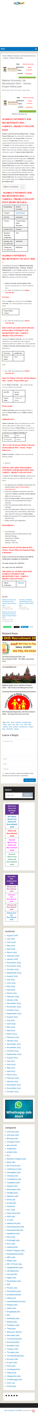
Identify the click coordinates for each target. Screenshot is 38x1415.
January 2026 (12, 959)
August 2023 (12, 1058)
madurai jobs (12, 1247)
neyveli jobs (12, 1274)
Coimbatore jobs (14, 1179)
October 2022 (13, 1091)
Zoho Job (11, 1383)
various (16, 729)
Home (4, 56)
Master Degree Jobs (16, 1250)
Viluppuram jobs (14, 1376)
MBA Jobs (11, 1257)
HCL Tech (11, 1210)
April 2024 (11, 1030)
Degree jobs (12, 1186)
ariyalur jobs (12, 1152)
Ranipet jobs (12, 1305)
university (9, 729)
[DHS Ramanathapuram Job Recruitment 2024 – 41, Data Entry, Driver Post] (19, 700)
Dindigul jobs (12, 1193)
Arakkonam (11, 1149)
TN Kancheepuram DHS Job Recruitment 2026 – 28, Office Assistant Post (18, 659)
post (10, 727)
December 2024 (14, 1003)
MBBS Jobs (12, 1261)
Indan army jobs (13, 1213)
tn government (20, 213)
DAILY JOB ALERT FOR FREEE (13, 1410)
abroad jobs (12, 1145)
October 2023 (13, 1051)
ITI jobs (10, 1220)
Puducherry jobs (14, 1291)
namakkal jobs (13, 1271)
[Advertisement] (19, 27)
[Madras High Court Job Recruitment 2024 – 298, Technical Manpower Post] (19, 674)
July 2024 (11, 1020)
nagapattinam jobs (15, 1267)
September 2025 (14, 973)
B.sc (8, 1155)
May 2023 (11, 1068)
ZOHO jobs (11, 1386)
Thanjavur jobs (13, 1325)
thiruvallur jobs (13, 1335)
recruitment (23, 727)
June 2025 (11, 983)
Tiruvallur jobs (13, 1352)
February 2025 (13, 996)
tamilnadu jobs (13, 1318)
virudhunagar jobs (14, 1379)
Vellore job (11, 1373)
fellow (5, 724)
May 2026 (11, 946)
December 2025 (14, 962)
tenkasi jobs (12, 1322)
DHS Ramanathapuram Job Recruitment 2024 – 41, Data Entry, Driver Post (18, 713)
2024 (12, 722)
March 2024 (12, 1034)
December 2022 (14, 1085)
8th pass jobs (12, 1138)
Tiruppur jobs (12, 1349)
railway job (11, 1298)
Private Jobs (12, 1288)
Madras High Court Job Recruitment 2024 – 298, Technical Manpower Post (17, 686)
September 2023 (14, 1054)
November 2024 (14, 1007)
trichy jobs (11, 1366)
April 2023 (11, 1071)
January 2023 (12, 1081)
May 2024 (11, 1027)
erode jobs (11, 1203)
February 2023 (13, 1078)
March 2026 (12, 952)
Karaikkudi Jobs (13, 1233)
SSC (8, 1315)
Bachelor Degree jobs (16, 1159)
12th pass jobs (13, 1135)
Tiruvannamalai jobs (15, 1356)
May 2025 (11, 986)
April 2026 (11, 949)
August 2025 (12, 976)
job (13, 724)
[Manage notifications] (33, 1410)
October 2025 (13, 969)
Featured (11, 1206)
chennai (18, 722)
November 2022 (14, 1088)
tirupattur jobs (13, 1345)
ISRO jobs (11, 1216)
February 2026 (13, 956)
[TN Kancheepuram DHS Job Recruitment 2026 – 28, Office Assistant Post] (19, 645)
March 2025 (12, 993)
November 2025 (14, 966)
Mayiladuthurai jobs (15, 1254)
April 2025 (11, 990)
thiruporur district (14, 1332)
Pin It (31, 627)
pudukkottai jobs (14, 1295)
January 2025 (12, 1000)
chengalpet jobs (14, 1172)
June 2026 (11, 942)
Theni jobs (11, 1328)
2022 (8, 722)
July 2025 (11, 979)
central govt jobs (14, 1169)
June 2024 (11, 1024)
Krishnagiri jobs (13, 1240)
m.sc (21, 724)
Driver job (11, 1199)
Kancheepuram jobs (15, 1227)
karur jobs (11, 1237)
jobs (17, 724)
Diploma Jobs (12, 1196)
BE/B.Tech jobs (13, 1166)
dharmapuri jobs (14, 1189)
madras (5, 727)
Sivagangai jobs (13, 1312)
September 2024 (14, 1013)
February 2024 (13, 1037)
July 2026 (11, 939)
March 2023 (12, 1075)
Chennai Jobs (8, 90)
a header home (13, 1142)
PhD (8, 1284)
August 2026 (12, 935)
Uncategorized (13, 1369)
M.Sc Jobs (17, 90)
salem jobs (11, 1308)
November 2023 (14, 1047)
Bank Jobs (11, 1162)
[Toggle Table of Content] (21, 187)
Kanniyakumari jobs (15, 1230)
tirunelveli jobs (13, 1342)
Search (8, 790)
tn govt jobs (25, 90)
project (15, 727)
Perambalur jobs (14, 1281)
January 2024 (12, 1041)
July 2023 (11, 1061)
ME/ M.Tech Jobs (14, 1264)
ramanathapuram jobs (16, 1301)
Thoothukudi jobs (14, 1339)
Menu (3, 49)
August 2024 (12, 1017)
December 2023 (14, 1044)
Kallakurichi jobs (13, 1223)
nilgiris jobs (11, 1278)
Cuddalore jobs (13, 1183)
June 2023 (11, 1064)
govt (9, 724)
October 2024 (13, 1010)
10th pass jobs (13, 1132)
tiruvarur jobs (12, 1359)
